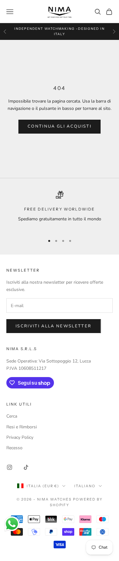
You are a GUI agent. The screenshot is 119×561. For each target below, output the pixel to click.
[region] (59, 210)
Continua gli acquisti (59, 126)
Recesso (14, 448)
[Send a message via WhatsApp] (12, 524)
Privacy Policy (19, 437)
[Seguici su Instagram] (9, 467)
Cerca (11, 416)
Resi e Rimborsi (21, 427)
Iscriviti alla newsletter (54, 326)
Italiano (85, 486)
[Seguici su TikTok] (26, 467)
